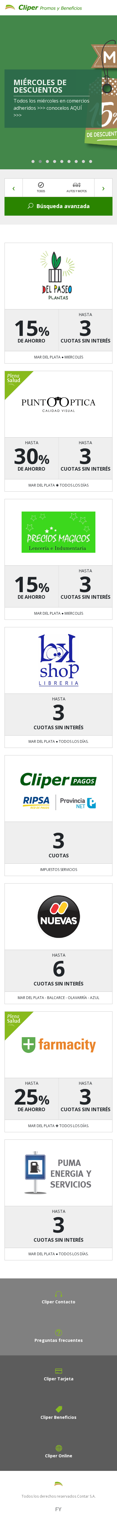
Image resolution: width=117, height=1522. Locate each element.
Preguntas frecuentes (58, 1340)
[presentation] (14, 188)
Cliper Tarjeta (59, 1379)
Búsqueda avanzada (63, 206)
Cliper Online (58, 1456)
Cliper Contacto (58, 1302)
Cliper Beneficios (58, 1417)
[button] (33, 161)
